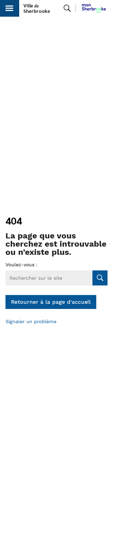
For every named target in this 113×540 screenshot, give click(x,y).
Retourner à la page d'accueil (51, 302)
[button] (9, 7)
